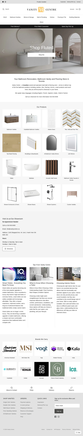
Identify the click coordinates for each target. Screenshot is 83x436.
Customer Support (25, 414)
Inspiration (63, 1)
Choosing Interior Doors (66, 283)
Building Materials (74, 17)
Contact (79, 1)
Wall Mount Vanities (9, 408)
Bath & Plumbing (42, 17)
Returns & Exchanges (27, 411)
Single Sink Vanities (9, 402)
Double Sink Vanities (9, 405)
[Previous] (3, 51)
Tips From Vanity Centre (41, 265)
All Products (57, 429)
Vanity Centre (10, 429)
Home (43, 429)
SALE (5, 17)
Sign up (59, 411)
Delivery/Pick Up (71, 1)
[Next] (80, 51)
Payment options (25, 402)
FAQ (21, 416)
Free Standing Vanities (10, 411)
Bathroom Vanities (15, 17)
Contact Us (49, 429)
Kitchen (52, 17)
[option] (41, 51)
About (41, 22)
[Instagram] (5, 1)
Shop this (41, 55)
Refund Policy (76, 429)
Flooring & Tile (62, 17)
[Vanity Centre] (41, 9)
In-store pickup (24, 405)
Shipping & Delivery (26, 408)
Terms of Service (66, 429)
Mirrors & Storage (29, 17)
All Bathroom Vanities (9, 414)
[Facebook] (3, 1)
